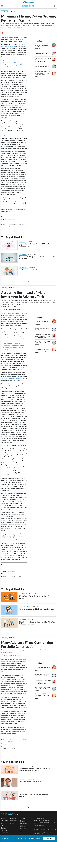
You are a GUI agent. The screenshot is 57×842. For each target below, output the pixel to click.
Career (16, 564)
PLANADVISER (39, 820)
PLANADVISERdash (14, 822)
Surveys (3, 822)
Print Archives (4, 830)
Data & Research (23, 267)
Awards (2, 823)
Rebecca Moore (11, 30)
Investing (10, 216)
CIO (35, 820)
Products (22, 241)
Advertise (22, 830)
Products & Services (25, 606)
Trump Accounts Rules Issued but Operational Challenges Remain (42, 66)
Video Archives (4, 832)
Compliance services (12, 566)
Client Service (23, 254)
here (10, 211)
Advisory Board (23, 823)
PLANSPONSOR (47, 820)
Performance (10, 741)
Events (2, 825)
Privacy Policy (36, 838)
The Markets (5, 11)
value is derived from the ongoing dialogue (13, 378)
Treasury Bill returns (7, 115)
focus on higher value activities (16, 339)
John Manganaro (12, 306)
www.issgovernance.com (39, 825)
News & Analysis (4, 820)
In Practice (4, 287)
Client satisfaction (22, 564)
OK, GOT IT (49, 838)
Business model (11, 564)
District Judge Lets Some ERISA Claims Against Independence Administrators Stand (43, 60)
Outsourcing (23, 739)
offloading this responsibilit (13, 691)
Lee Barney (10, 652)
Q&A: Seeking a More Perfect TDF (30, 781)
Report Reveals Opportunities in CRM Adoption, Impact (36, 609)
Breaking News (13, 820)
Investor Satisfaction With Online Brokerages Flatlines (36, 270)
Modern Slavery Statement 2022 (41, 833)
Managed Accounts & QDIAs (14, 739)
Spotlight (12, 823)
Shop (21, 831)
